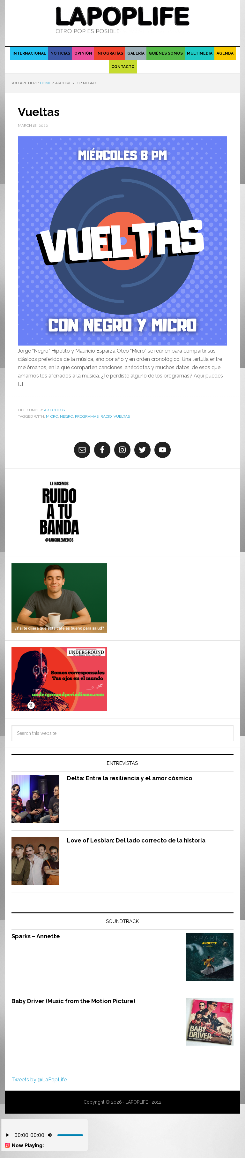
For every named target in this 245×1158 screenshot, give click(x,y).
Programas (87, 416)
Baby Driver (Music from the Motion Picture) (73, 1001)
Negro (66, 416)
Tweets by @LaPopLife (39, 1080)
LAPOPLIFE (122, 19)
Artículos (54, 410)
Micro (52, 416)
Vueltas (39, 111)
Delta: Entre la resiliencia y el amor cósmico (129, 778)
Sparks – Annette (35, 936)
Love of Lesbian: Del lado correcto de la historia (136, 840)
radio (106, 416)
